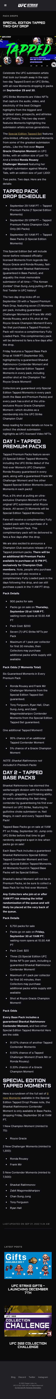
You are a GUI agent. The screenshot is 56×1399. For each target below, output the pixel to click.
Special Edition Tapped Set (25, 133)
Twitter (32, 1377)
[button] (5, 5)
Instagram (43, 1377)
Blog (13, 1377)
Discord (22, 1377)
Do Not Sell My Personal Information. (28, 1387)
